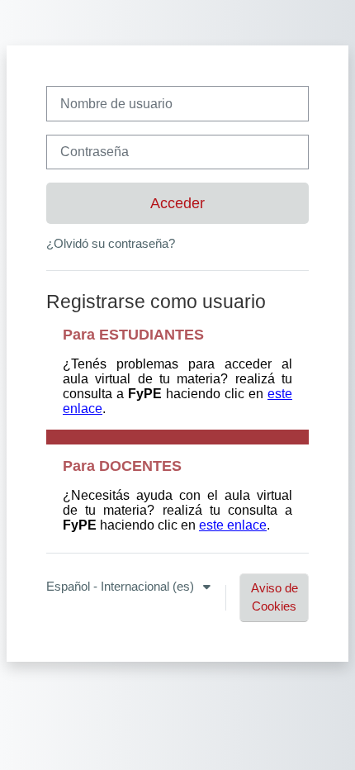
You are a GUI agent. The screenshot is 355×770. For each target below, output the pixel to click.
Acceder (177, 203)
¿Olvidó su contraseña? (110, 243)
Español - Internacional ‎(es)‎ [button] (121, 586)
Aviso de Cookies (274, 597)
